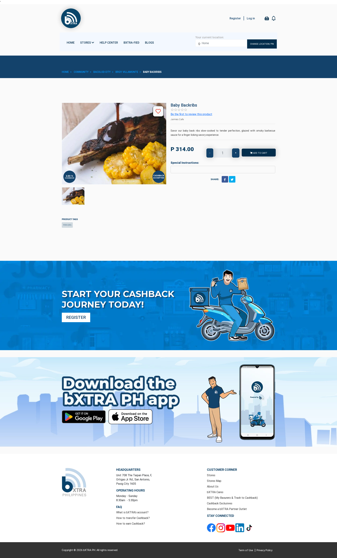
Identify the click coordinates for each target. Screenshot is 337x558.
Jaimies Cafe (177, 119)
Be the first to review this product (191, 114)
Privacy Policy (264, 550)
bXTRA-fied (131, 42)
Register (235, 18)
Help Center (109, 42)
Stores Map (214, 481)
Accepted (158, 178)
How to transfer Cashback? (133, 518)
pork (67, 225)
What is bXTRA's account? (132, 512)
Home (71, 42)
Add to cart (260, 153)
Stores (211, 475)
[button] (274, 18)
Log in (251, 18)
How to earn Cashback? (130, 523)
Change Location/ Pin (262, 44)
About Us (212, 486)
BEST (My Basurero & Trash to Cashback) (232, 497)
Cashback (69, 178)
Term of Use (246, 550)
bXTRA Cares (215, 492)
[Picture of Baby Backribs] (73, 196)
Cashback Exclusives (219, 503)
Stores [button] (86, 42)
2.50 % (69, 176)
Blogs (149, 42)
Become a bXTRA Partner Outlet (227, 509)
